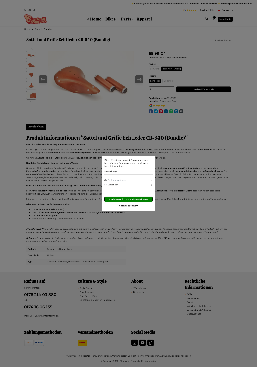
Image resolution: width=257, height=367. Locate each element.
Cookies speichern (128, 205)
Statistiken (113, 184)
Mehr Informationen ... (115, 166)
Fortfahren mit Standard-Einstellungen (128, 199)
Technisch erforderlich (119, 180)
